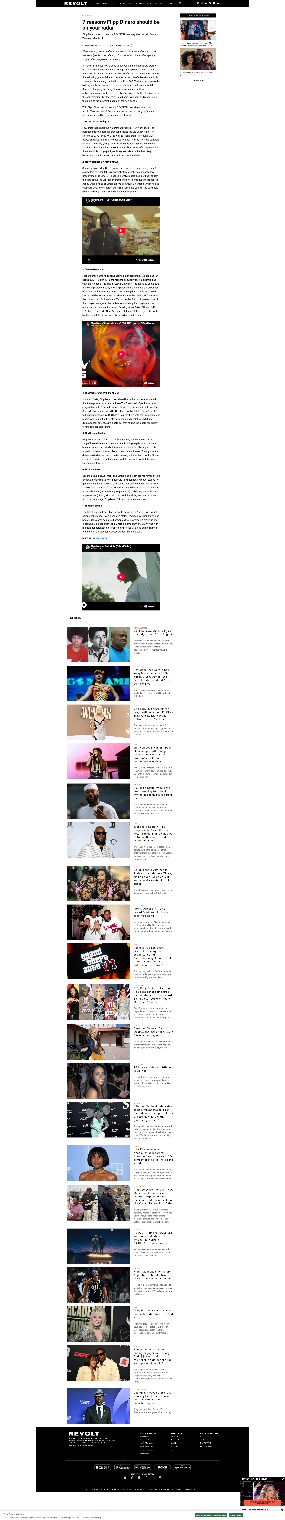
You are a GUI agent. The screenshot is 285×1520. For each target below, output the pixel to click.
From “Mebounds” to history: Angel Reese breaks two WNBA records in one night (152, 1275)
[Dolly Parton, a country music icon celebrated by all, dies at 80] (98, 1324)
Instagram (198, 3)
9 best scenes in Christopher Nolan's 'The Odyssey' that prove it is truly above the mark (197, 44)
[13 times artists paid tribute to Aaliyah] (98, 1081)
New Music (138, 667)
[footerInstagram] (125, 1479)
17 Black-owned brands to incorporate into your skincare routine (196, 73)
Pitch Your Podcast (147, 1446)
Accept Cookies (235, 1515)
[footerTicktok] (132, 1479)
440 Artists (144, 1453)
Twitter (214, 3)
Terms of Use (127, 1489)
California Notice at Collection (170, 1489)
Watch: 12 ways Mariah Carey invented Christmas (255, 1510)
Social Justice (125, 3)
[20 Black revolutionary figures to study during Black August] (98, 644)
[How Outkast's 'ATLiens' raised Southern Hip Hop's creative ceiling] (98, 922)
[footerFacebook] (146, 1479)
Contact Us (204, 1440)
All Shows (144, 1436)
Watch (104, 3)
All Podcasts (145, 1440)
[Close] (281, 1515)
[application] (262, 1493)
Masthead (175, 1440)
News (149, 3)
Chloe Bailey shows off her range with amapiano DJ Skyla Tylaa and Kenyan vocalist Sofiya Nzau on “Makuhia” (153, 714)
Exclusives (139, 3)
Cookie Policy (152, 1489)
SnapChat (206, 3)
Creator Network (147, 1450)
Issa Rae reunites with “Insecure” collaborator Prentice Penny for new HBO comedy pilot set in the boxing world (153, 1156)
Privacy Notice (139, 1489)
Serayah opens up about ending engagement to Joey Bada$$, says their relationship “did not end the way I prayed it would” (153, 1356)
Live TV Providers (147, 1443)
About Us (174, 1436)
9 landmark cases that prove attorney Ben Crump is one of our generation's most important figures (153, 1398)
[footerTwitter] (153, 1479)
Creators (159, 3)
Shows (96, 3)
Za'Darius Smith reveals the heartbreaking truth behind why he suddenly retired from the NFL (153, 793)
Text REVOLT (205, 1443)
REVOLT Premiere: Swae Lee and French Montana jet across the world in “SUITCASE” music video (153, 1238)
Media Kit (174, 1446)
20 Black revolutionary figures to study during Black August (153, 632)
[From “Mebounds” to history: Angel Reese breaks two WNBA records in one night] (98, 1285)
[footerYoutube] (160, 1479)
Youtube (218, 3)
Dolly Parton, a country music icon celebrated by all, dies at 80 (153, 1314)
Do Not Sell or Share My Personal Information (211, 1515)
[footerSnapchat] (139, 1479)
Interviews (139, 1187)
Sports (137, 785)
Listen (113, 3)
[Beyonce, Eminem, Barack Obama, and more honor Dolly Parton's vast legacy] (98, 1042)
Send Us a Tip (176, 1443)
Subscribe (171, 3)
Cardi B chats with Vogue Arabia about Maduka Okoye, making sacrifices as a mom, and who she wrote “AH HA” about (153, 876)
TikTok (202, 3)
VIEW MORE (197, 80)
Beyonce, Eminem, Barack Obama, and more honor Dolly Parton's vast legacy (153, 1032)
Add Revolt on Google (121, 45)
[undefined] (198, 30)
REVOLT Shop (206, 1446)
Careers (174, 1450)
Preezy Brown (91, 45)
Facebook (210, 3)
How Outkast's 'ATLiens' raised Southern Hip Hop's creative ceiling (151, 912)
